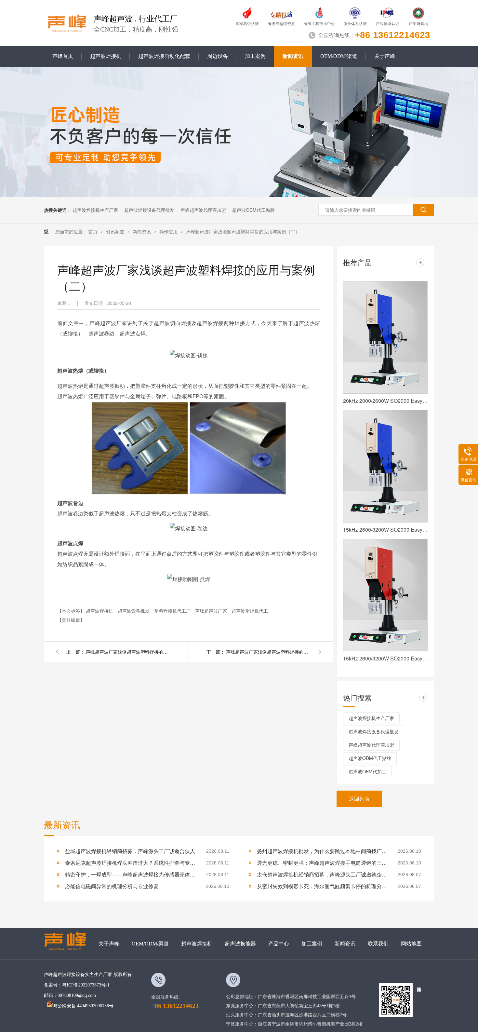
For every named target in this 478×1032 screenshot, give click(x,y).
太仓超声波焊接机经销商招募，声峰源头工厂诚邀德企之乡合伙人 (322, 874)
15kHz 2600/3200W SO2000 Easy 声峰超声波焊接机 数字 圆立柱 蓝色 (385, 529)
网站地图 (411, 943)
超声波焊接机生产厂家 (95, 210)
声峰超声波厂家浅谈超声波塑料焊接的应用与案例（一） (268, 651)
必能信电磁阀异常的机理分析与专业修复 (112, 886)
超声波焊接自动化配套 (164, 56)
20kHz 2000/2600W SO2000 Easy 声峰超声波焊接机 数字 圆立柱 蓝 (385, 400)
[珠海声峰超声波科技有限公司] (68, 944)
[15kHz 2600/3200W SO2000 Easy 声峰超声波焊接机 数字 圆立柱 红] (385, 595)
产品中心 (278, 943)
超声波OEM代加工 (367, 771)
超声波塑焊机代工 (250, 610)
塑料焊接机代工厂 (173, 610)
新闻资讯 (293, 56)
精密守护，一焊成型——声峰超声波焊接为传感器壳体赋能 (130, 874)
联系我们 (378, 943)
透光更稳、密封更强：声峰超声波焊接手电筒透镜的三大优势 (322, 862)
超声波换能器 (240, 943)
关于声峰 (384, 56)
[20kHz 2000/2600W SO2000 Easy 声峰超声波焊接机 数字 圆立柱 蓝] (385, 337)
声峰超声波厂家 (211, 610)
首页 (93, 231)
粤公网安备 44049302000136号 (83, 1005)
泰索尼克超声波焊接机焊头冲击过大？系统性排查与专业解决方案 (130, 862)
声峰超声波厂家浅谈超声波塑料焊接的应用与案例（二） (243, 231)
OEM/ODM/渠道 (338, 56)
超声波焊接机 (105, 56)
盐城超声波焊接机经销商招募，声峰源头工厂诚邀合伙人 (130, 851)
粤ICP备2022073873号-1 (86, 985)
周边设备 (217, 56)
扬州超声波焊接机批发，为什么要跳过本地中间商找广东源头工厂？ (322, 851)
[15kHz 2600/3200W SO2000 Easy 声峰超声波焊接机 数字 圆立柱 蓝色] (385, 466)
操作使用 (169, 231)
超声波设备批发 (134, 610)
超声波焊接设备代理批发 (149, 210)
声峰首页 (62, 56)
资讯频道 (116, 231)
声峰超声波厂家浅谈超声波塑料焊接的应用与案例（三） (128, 651)
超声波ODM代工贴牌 (253, 210)
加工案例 (255, 56)
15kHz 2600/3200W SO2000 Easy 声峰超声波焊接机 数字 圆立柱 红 (385, 658)
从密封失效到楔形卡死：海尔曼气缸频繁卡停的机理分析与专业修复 (322, 886)
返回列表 (359, 798)
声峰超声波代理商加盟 (203, 210)
